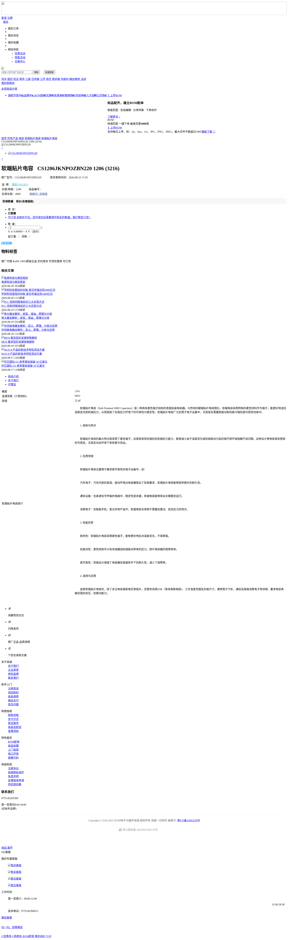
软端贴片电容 (33, 138)
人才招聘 (91, 95)
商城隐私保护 (16, 772)
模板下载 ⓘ (209, 131)
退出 (5, 21)
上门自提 (13, 749)
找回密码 (13, 692)
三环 (42, 79)
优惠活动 (20, 53)
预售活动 (20, 57)
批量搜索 (49, 72)
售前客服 (16, 865)
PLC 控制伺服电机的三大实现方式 (21, 305)
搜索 (36, 72)
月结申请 (81, 95)
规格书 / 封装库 (39, 193)
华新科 (65, 79)
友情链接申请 (16, 780)
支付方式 (13, 719)
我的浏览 (13, 35)
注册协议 (13, 768)
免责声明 (13, 776)
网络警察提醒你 (144, 840)
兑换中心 (20, 61)
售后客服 (16, 878)
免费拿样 (59, 95)
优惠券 (50, 95)
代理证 (12, 384)
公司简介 (102, 95)
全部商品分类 (9, 88)
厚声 (22, 79)
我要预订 (6, 243)
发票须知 (13, 731)
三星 (28, 79)
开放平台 (18, 95)
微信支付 (13, 700)
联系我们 (13, 677)
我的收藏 (13, 42)
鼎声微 (56, 79)
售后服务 (13, 723)
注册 (10, 17)
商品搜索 (13, 696)
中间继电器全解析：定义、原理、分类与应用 (28, 329)
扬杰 (48, 79)
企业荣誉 (13, 669)
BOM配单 (40, 95)
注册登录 (13, 688)
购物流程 (13, 715)
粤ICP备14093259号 (188, 820)
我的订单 (13, 28)
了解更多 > (114, 116)
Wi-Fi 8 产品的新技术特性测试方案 (21, 353)
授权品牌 (13, 673)
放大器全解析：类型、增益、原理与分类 (25, 317)
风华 (4, 79)
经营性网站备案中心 (106, 840)
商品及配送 (14, 727)
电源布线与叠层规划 (13, 282)
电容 (21, 138)
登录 (4, 17)
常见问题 (13, 704)
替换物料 (70, 95)
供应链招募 (14, 784)
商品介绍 (13, 376)
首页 (4, 138)
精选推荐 (77, 79)
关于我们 (13, 380)
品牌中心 (29, 95)
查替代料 (13, 757)
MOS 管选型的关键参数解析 (17, 341)
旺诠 (16, 79)
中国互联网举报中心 (181, 840)
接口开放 (13, 753)
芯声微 (35, 79)
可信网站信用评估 (125, 840)
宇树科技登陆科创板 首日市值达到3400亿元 (27, 293)
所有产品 (12, 138)
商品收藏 (13, 745)
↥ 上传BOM (115, 95)
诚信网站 (163, 840)
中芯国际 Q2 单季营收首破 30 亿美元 (23, 365)
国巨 (10, 79)
